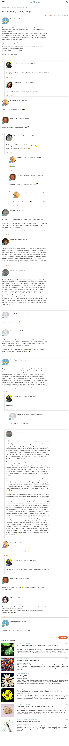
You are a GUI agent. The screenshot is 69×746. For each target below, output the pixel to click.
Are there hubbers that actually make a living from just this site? (40, 691)
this (35, 63)
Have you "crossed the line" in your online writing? (35, 706)
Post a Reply (63, 637)
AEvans (12, 598)
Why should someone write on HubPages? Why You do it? (38, 645)
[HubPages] (34, 2)
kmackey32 (13, 100)
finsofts (16, 82)
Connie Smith (13, 239)
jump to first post (54, 637)
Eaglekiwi (12, 210)
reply (7, 77)
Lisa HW (12, 270)
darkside (16, 63)
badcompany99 (14, 313)
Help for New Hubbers (23, 673)
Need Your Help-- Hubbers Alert (28, 660)
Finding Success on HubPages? (28, 721)
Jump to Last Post (48, 15)
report (11, 77)
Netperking (13, 18)
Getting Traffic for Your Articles (27, 719)
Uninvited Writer (14, 118)
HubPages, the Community (24, 643)
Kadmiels (16, 136)
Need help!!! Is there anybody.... (28, 676)
